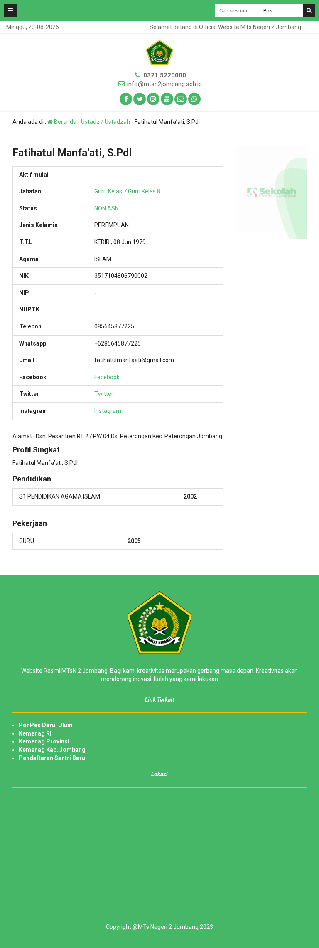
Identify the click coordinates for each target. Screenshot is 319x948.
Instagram (107, 410)
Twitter (103, 393)
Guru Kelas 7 (110, 191)
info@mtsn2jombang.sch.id (164, 84)
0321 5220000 (164, 75)
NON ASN (106, 208)
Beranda (64, 121)
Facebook (107, 377)
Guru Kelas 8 (144, 191)
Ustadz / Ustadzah (105, 121)
